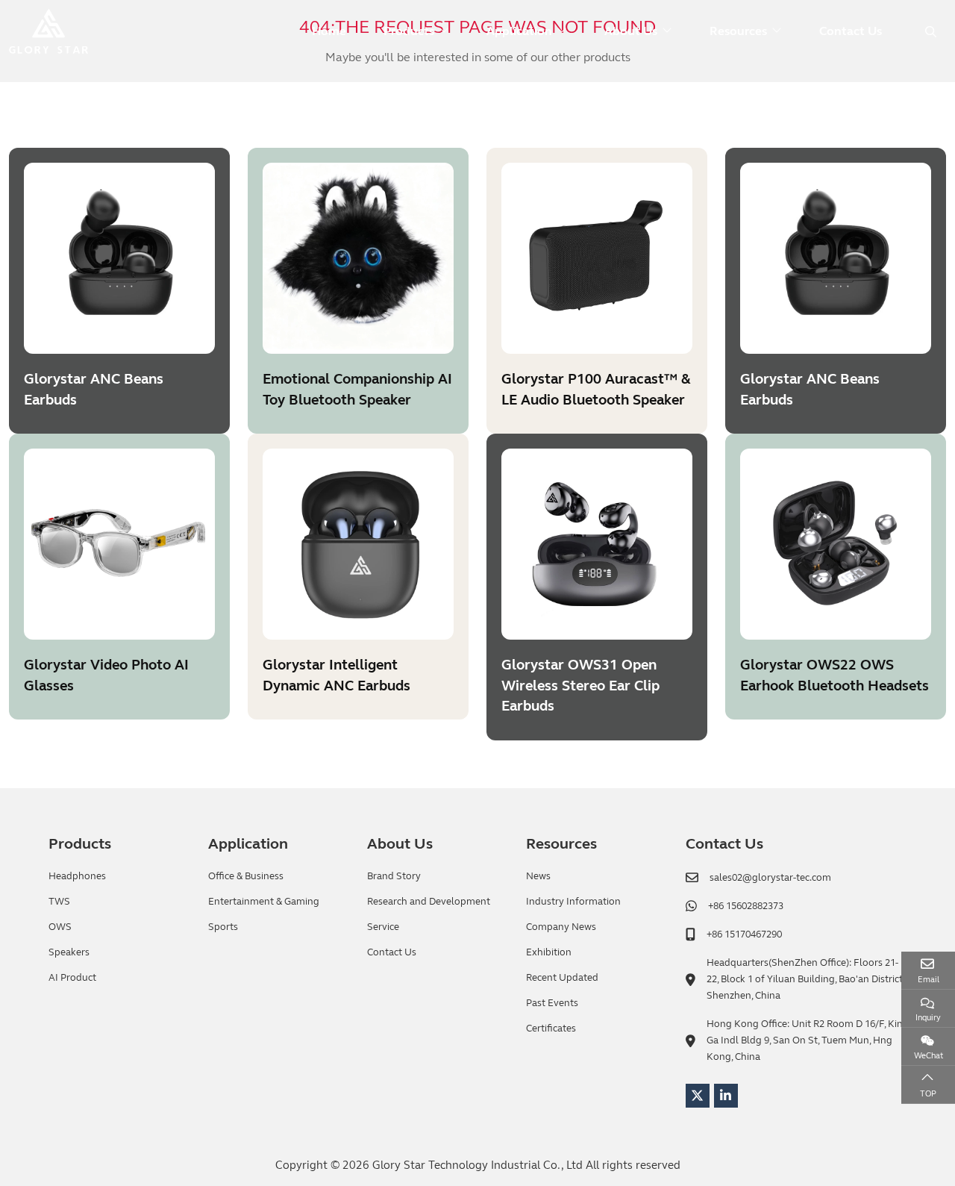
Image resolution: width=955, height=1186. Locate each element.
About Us (630, 31)
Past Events (552, 1003)
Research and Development (428, 902)
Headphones (77, 876)
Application (519, 31)
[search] (929, 32)
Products (408, 31)
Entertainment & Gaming (263, 902)
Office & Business (246, 876)
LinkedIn (726, 1096)
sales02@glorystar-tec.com (770, 878)
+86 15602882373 (745, 906)
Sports (223, 927)
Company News (561, 927)
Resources (738, 31)
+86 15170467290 (744, 934)
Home (329, 31)
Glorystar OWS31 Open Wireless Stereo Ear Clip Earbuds (580, 685)
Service (383, 927)
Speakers (69, 952)
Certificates (551, 1028)
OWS (60, 927)
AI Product (72, 978)
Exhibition (549, 952)
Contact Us (850, 31)
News (538, 876)
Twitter (698, 1096)
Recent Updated (562, 978)
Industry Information (573, 902)
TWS (59, 902)
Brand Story (394, 876)
